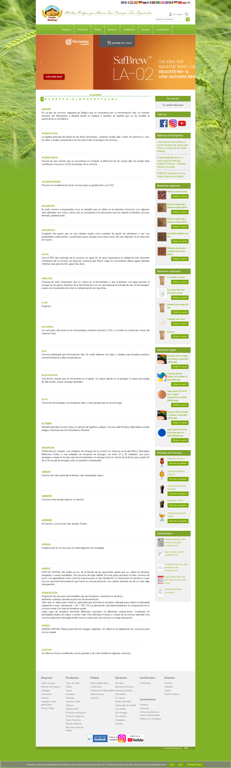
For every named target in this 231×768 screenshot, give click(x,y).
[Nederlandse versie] (131, 2)
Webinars (169, 687)
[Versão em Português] (153, 2)
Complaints (120, 720)
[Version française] (127, 2)
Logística (95, 698)
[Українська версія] (175, 2)
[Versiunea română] (171, 2)
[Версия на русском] (145, 2)
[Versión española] (136, 2)
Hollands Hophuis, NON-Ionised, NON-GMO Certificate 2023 (175, 542)
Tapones (70, 705)
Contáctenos (162, 29)
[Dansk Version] (162, 2)
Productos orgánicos (75, 716)
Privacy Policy (47, 708)
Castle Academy (172, 694)
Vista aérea (46, 694)
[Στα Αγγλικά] (167, 2)
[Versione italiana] (149, 2)
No (180, 764)
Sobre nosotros (48, 683)
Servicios (112, 29)
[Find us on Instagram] (117, 735)
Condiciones (96, 687)
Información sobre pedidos (103, 690)
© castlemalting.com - (175, 748)
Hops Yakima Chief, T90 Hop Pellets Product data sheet (175, 580)
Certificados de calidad (125, 705)
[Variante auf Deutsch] (140, 2)
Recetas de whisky (123, 690)
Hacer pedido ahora (99, 683)
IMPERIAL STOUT (175, 501)
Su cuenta (177, 14)
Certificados (129, 29)
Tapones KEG (72, 709)
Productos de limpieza (76, 712)
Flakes (69, 687)
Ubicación (144, 708)
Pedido (97, 29)
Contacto (144, 704)
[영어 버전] (189, 2)
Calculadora (120, 694)
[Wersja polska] (184, 2)
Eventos (146, 29)
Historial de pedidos (178, 463)
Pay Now (119, 683)
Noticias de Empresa (50, 687)
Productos (83, 29)
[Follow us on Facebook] (164, 120)
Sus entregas (121, 712)
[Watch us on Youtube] (135, 735)
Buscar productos (74, 723)
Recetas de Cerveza (124, 687)
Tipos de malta (72, 683)
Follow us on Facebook (150, 719)
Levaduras (70, 694)
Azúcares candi (73, 701)
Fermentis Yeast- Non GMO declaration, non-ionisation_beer (176, 567)
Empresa (66, 29)
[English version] (123, 2)
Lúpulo (69, 690)
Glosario (119, 723)
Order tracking (97, 694)
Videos (168, 690)
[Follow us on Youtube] (182, 120)
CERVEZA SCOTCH (176, 459)
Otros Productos (73, 720)
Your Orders (120, 709)
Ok (172, 764)
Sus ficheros (121, 716)
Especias (70, 698)
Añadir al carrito (180, 196)
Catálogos (45, 690)
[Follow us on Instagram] (173, 120)
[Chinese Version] (180, 2)
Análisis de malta (123, 701)
